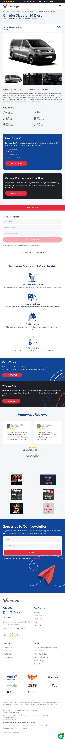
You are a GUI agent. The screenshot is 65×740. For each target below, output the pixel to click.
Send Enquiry (33, 240)
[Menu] (60, 6)
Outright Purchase (9, 657)
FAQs (35, 622)
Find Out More (16, 163)
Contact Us (12, 375)
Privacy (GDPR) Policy (33, 245)
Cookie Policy (38, 664)
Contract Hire (7, 647)
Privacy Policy (36, 558)
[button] (4, 79)
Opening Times (31, 1)
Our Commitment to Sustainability (45, 647)
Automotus (12, 728)
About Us (11, 401)
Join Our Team (39, 619)
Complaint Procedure (41, 657)
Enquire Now (32, 208)
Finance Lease (8, 651)
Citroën (13, 11)
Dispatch (20, 11)
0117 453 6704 (33, 253)
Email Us (44, 1)
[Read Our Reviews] (32, 456)
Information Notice (40, 654)
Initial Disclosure (39, 651)
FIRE (20, 728)
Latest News (38, 616)
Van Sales (6, 11)
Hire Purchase (7, 654)
